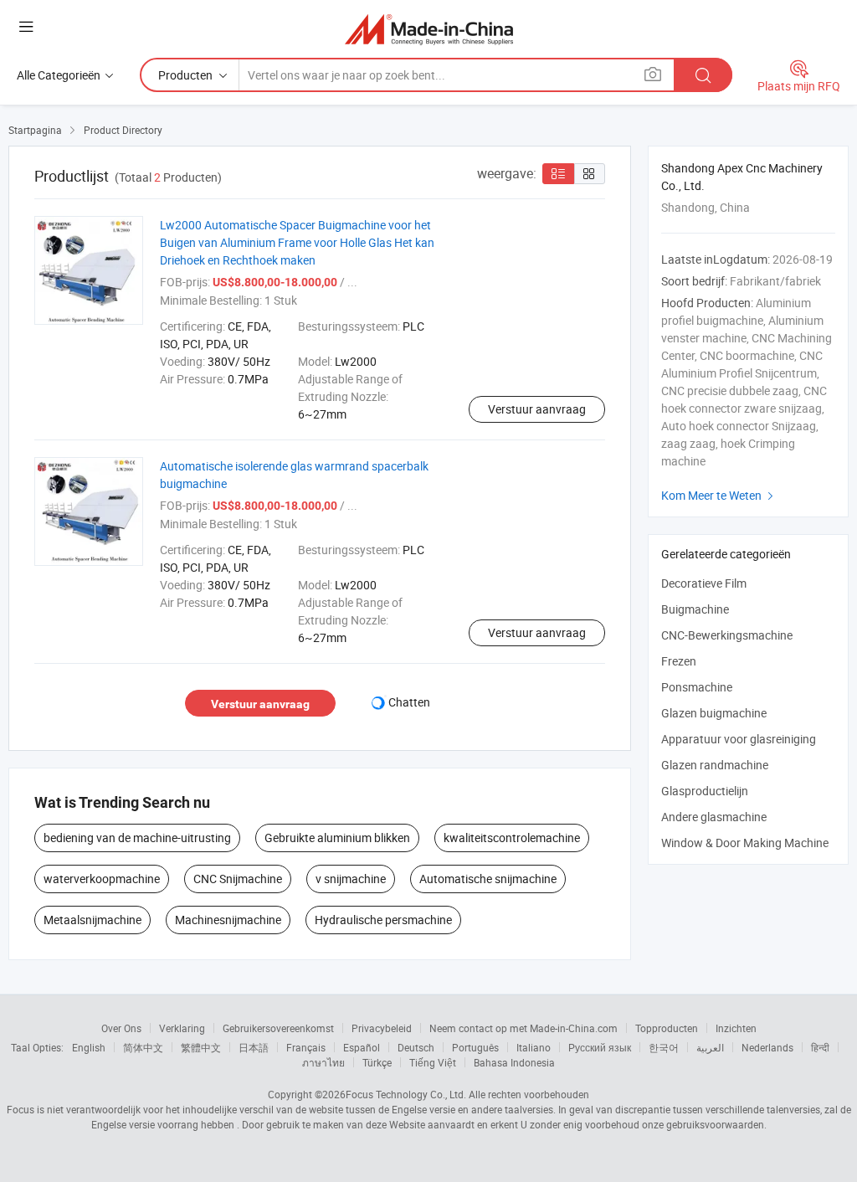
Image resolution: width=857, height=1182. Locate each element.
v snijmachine (351, 878)
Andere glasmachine (714, 817)
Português (475, 1047)
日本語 (254, 1047)
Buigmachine (695, 609)
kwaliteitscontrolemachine (512, 837)
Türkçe (377, 1062)
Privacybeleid (382, 1028)
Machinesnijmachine (228, 920)
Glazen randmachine (714, 765)
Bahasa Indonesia (514, 1062)
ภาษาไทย (323, 1062)
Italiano (533, 1047)
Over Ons (121, 1028)
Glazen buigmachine (714, 713)
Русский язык (599, 1047)
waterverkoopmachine (102, 878)
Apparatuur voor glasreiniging (738, 739)
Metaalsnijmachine (92, 920)
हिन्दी (820, 1047)
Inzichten (736, 1028)
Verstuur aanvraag (537, 409)
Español (361, 1047)
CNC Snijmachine (237, 878)
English (88, 1047)
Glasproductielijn (704, 791)
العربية (710, 1047)
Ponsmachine (696, 687)
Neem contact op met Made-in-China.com (523, 1028)
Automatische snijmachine (488, 878)
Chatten (409, 702)
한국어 (664, 1047)
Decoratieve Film (704, 583)
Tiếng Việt (432, 1062)
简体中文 (143, 1047)
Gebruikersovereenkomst (278, 1028)
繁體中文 (201, 1047)
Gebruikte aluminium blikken (337, 837)
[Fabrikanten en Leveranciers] (429, 29)
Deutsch (416, 1047)
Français (306, 1047)
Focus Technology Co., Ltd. (406, 1094)
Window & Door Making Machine (745, 843)
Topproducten (666, 1028)
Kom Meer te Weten (719, 495)
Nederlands (767, 1047)
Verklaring (182, 1028)
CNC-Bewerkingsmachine (727, 635)
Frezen (678, 661)
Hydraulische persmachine (383, 920)
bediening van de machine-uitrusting (137, 837)
